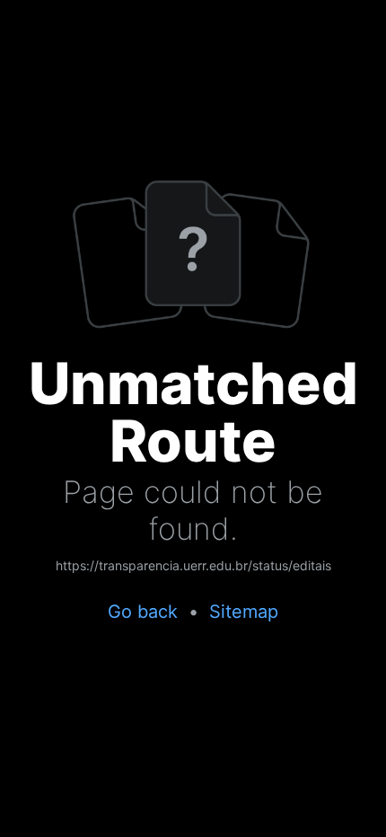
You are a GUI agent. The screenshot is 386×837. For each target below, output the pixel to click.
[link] (193, 567)
